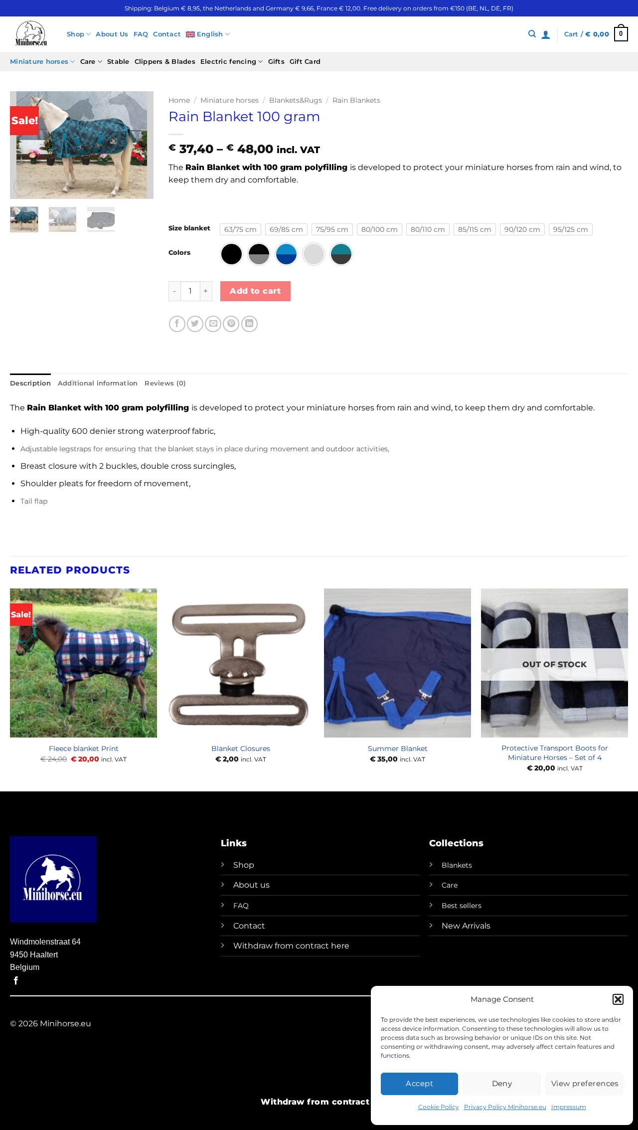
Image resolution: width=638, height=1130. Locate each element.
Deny (502, 1083)
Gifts (276, 61)
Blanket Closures (240, 748)
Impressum (568, 1107)
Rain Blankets (356, 100)
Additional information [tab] (98, 383)
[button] (618, 999)
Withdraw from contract (315, 1102)
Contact (167, 34)
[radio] (240, 229)
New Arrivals (466, 926)
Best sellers (461, 905)
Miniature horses (39, 61)
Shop (75, 34)
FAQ (141, 34)
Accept (419, 1083)
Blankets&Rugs (295, 100)
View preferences (585, 1083)
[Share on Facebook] (177, 324)
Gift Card (305, 61)
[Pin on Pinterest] (231, 324)
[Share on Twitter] (195, 324)
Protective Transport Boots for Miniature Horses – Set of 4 (554, 753)
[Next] (138, 145)
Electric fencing (228, 61)
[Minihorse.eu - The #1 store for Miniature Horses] (31, 34)
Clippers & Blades (165, 61)
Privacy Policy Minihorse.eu (505, 1107)
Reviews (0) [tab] (165, 383)
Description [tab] (30, 383)
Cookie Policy (438, 1107)
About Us (112, 34)
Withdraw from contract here (291, 945)
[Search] (532, 33)
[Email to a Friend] (213, 324)
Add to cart (255, 291)
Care (88, 61)
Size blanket (189, 228)
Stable (118, 61)
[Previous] (25, 145)
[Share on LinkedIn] (249, 324)
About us (251, 885)
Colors (179, 252)
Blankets (457, 865)
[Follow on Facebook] (16, 980)
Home (179, 100)
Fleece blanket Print (84, 748)
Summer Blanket (398, 748)
